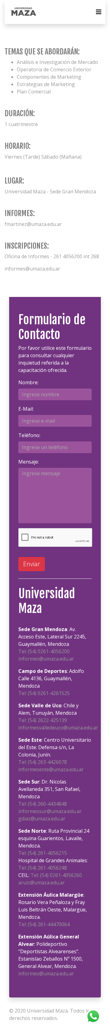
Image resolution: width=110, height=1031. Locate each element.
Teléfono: (29, 435)
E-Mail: (26, 408)
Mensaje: (28, 461)
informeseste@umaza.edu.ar (51, 769)
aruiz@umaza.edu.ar (41, 882)
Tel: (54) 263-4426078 (42, 762)
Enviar (31, 564)
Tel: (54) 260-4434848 (42, 803)
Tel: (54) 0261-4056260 (56, 875)
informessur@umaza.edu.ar (50, 811)
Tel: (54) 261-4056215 (42, 853)
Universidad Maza (47, 1010)
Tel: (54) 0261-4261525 (44, 693)
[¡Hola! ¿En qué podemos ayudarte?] (93, 1015)
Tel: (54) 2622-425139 (42, 720)
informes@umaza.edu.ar (46, 658)
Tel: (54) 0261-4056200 (44, 651)
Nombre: (28, 382)
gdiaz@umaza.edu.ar (41, 818)
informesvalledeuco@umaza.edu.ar (58, 727)
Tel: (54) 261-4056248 (42, 867)
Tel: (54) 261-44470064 (44, 924)
